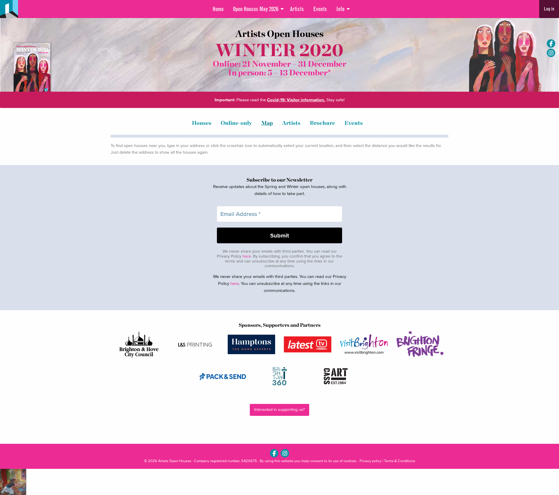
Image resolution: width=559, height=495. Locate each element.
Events (320, 9)
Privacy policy (370, 461)
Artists (297, 9)
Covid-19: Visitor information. (296, 99)
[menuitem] (218, 9)
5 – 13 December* (299, 72)
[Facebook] (551, 43)
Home (218, 9)
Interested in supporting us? (279, 409)
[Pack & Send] (223, 376)
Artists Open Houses (174, 461)
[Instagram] (551, 53)
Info (340, 9)
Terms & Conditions (399, 461)
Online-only (236, 123)
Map (267, 123)
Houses (201, 123)
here (247, 256)
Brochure (322, 123)
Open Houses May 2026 (255, 9)
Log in (549, 9)
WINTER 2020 (279, 50)
